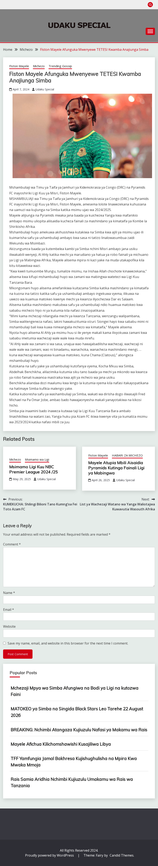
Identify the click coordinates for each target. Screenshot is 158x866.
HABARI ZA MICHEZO (127, 455)
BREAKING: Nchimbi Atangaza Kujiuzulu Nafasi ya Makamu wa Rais (79, 729)
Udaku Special (45, 89)
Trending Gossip (60, 66)
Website (9, 626)
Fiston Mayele (19, 66)
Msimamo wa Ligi (37, 459)
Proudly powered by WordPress (50, 855)
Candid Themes (122, 855)
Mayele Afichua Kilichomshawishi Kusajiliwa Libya (61, 744)
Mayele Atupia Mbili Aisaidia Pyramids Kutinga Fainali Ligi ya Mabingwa (116, 467)
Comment (12, 544)
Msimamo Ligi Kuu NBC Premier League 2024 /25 (33, 469)
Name (9, 592)
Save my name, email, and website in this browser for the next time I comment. (68, 643)
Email (8, 609)
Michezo (39, 66)
